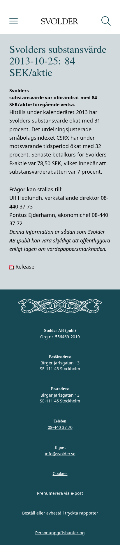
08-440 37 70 (60, 427)
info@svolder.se (60, 453)
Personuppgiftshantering (60, 532)
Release (24, 266)
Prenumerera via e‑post (60, 493)
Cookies (60, 473)
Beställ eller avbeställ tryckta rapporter (60, 513)
